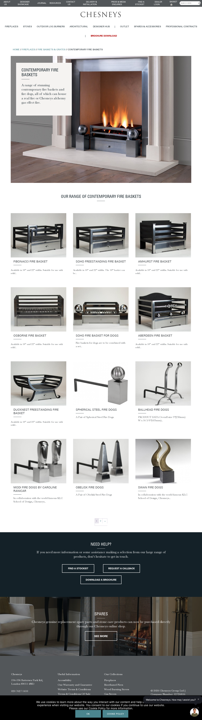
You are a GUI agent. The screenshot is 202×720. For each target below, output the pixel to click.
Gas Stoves (110, 693)
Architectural (79, 27)
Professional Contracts (181, 27)
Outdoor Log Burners (51, 27)
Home (16, 50)
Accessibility (64, 680)
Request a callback (121, 569)
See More (101, 636)
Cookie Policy (115, 714)
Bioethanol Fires (113, 684)
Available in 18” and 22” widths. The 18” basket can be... (99, 272)
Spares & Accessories (147, 27)
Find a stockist (78, 569)
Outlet (124, 27)
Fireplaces (11, 27)
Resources (55, 3)
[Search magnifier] (200, 3)
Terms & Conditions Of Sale (74, 693)
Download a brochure (101, 580)
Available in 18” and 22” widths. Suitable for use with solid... (37, 272)
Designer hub (101, 27)
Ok (88, 714)
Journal (41, 3)
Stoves (27, 27)
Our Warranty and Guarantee (75, 684)
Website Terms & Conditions (74, 689)
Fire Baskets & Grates (51, 50)
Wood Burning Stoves (116, 689)
